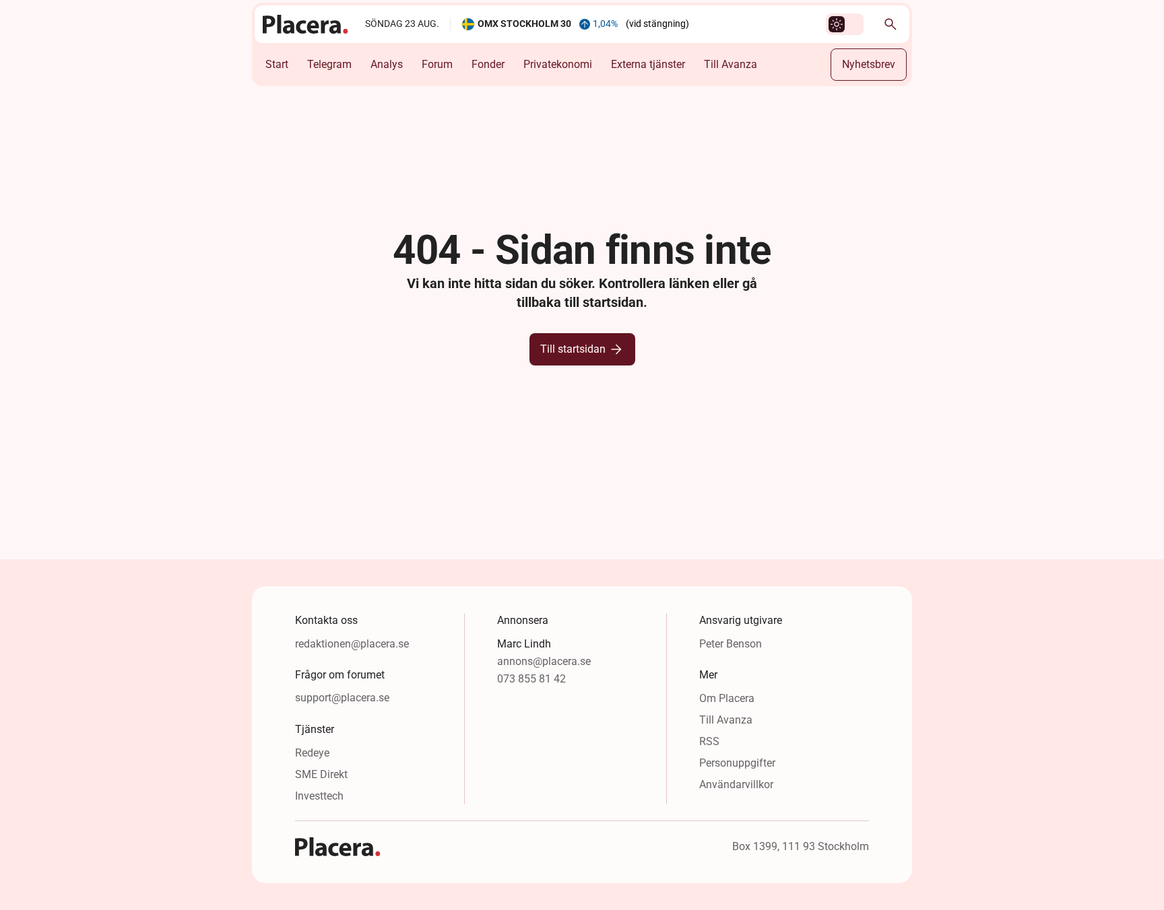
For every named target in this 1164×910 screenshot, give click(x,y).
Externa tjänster (648, 64)
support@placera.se (342, 697)
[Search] (890, 24)
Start (276, 64)
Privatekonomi (557, 64)
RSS (709, 741)
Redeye (312, 752)
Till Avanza (730, 64)
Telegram (329, 64)
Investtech (319, 796)
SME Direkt (321, 774)
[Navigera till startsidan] (306, 24)
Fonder (488, 64)
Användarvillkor (736, 784)
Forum (437, 64)
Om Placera (726, 698)
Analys (386, 64)
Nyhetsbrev (868, 64)
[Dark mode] (837, 24)
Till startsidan (573, 349)
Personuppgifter (737, 763)
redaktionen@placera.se (352, 643)
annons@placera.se (544, 661)
